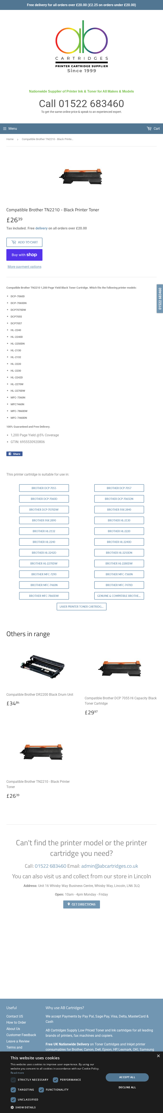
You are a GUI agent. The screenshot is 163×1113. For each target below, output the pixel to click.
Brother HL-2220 (119, 531)
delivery (41, 228)
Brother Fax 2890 (44, 520)
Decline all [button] (127, 1087)
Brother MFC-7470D (119, 585)
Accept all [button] (127, 1077)
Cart (156, 129)
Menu (12, 129)
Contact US (14, 1016)
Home (10, 139)
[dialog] (81, 1082)
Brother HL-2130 (119, 520)
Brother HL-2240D (119, 542)
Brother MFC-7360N (119, 574)
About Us (13, 1029)
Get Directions (83, 904)
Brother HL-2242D (44, 552)
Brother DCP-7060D (44, 499)
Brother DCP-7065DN (119, 499)
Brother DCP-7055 (44, 488)
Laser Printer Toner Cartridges (82, 606)
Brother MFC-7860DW (44, 595)
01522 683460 (91, 104)
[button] (56, 1107)
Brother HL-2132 (44, 531)
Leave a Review (18, 1041)
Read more (17, 1073)
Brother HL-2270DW (44, 563)
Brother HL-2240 (44, 542)
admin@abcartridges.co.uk (109, 866)
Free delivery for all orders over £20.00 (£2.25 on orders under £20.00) (81, 5)
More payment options (24, 267)
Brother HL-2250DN (119, 552)
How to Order (16, 1022)
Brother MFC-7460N (44, 585)
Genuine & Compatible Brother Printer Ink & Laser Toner (120, 595)
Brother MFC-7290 (43, 574)
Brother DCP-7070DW (44, 509)
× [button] (158, 1056)
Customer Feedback (21, 1035)
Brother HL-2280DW (119, 563)
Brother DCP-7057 (119, 488)
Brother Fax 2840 (119, 509)
